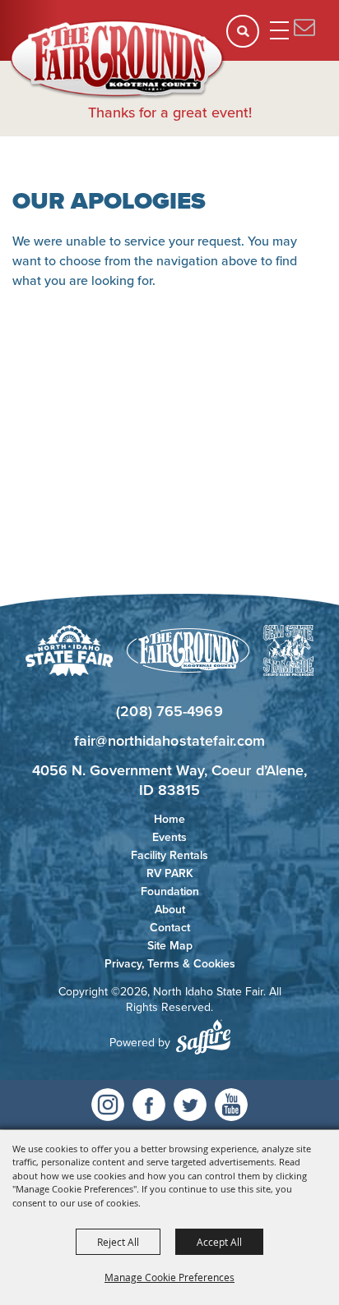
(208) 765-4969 (169, 711)
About (170, 909)
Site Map (170, 945)
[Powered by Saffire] (203, 1037)
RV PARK (169, 873)
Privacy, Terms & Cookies (169, 963)
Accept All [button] (219, 1241)
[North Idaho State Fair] (117, 60)
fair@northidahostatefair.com (169, 740)
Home (169, 819)
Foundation (170, 891)
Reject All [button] (118, 1241)
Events (169, 837)
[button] (248, 36)
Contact (170, 927)
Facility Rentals (169, 855)
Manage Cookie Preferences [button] (169, 1277)
